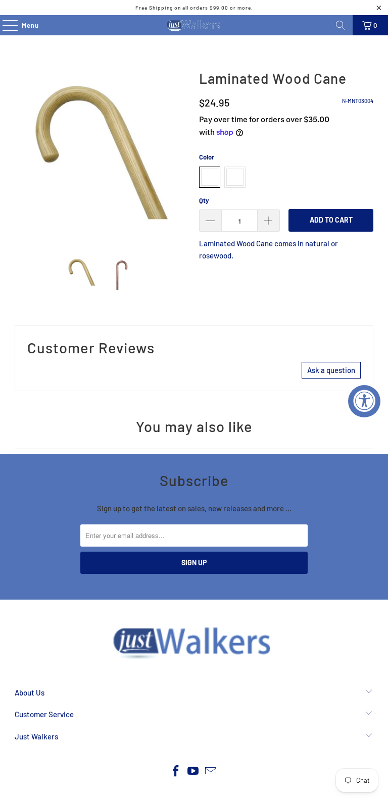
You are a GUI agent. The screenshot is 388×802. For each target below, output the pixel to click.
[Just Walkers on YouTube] (193, 771)
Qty (204, 200)
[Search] (340, 25)
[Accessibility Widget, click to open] (364, 401)
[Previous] (22, 153)
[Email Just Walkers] (211, 771)
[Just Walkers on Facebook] (175, 771)
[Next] (181, 153)
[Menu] (5, 25)
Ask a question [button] (331, 370)
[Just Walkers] (194, 25)
